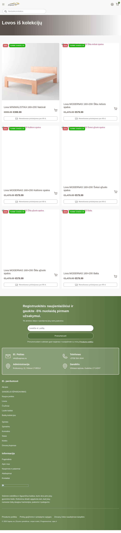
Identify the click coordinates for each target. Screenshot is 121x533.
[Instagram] (7, 512)
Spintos (5, 422)
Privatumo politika (86, 342)
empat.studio (34, 521)
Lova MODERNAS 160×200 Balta (81, 273)
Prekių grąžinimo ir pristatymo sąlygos (36, 517)
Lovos (4, 401)
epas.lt (54, 521)
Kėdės (4, 441)
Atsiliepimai (7, 473)
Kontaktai (6, 478)
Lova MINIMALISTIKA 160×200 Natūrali (24, 107)
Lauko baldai (7, 411)
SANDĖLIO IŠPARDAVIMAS (14, 392)
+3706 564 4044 (77, 358)
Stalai (4, 436)
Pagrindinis (6, 459)
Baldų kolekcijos (9, 415)
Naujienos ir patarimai (11, 469)
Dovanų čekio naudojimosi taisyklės (69, 517)
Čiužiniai (5, 406)
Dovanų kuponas (9, 445)
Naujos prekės (8, 396)
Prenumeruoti (60, 336)
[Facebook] (3, 512)
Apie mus (6, 464)
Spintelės (6, 427)
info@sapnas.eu (20, 358)
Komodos (6, 431)
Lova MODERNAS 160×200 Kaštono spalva (27, 190)
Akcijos (5, 387)
